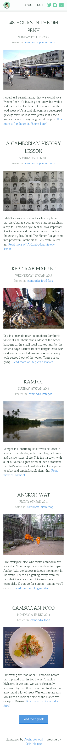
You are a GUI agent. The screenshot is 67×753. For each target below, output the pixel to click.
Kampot (33, 382)
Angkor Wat (33, 495)
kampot (47, 394)
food (44, 280)
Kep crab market (33, 269)
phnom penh (47, 42)
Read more (33, 362)
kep (50, 280)
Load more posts (33, 719)
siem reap (47, 507)
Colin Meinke (33, 743)
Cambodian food (33, 608)
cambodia (31, 42)
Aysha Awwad (33, 739)
